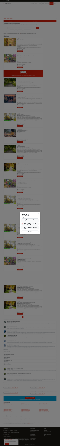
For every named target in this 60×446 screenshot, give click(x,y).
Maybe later (30, 231)
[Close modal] (38, 213)
